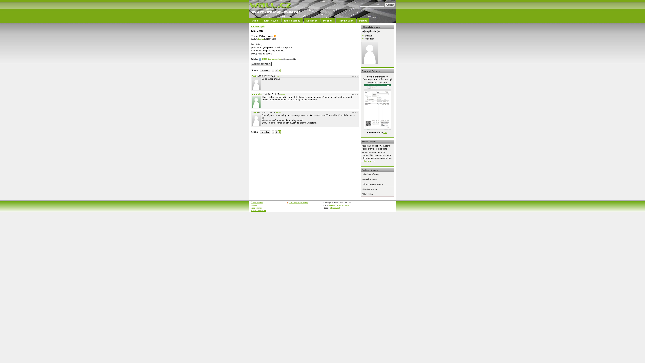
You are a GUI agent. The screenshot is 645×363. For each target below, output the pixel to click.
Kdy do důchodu (369, 189)
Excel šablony (292, 20)
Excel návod (271, 20)
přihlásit (368, 35)
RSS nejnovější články (298, 203)
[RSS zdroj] (275, 36)
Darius (261, 39)
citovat (278, 76)
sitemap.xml (335, 208)
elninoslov (257, 94)
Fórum (363, 20)
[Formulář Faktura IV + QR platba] (377, 129)
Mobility (327, 20)
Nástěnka (311, 20)
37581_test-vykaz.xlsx (271, 59)
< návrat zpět (258, 26)
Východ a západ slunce (372, 184)
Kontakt (254, 205)
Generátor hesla (369, 179)
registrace (369, 38)
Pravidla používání (258, 211)
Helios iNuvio (367, 161)
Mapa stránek (256, 208)
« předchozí (265, 70)
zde (385, 132)
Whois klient (367, 194)
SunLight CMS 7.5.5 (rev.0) (339, 205)
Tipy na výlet (345, 20)
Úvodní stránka (257, 203)
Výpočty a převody (370, 174)
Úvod (255, 20)
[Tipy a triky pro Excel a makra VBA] (274, 5)
